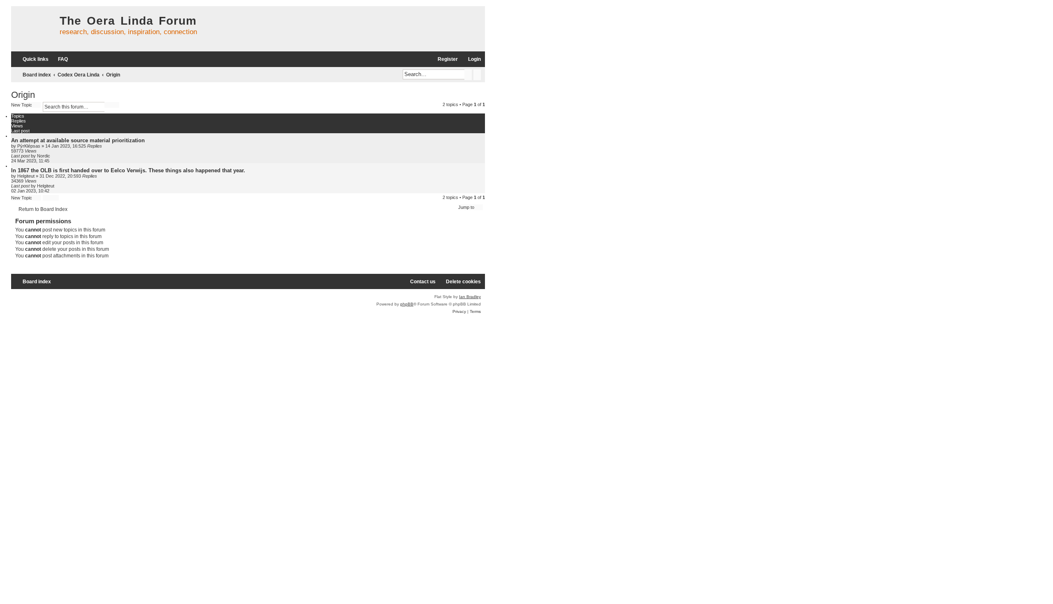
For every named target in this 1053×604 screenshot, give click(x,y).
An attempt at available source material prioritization (78, 140)
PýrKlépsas (28, 145)
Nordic (43, 155)
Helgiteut (26, 176)
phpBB (406, 304)
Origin (23, 95)
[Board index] (33, 28)
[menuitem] (59, 59)
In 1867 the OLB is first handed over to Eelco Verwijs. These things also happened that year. (128, 170)
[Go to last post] (54, 155)
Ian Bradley (470, 296)
